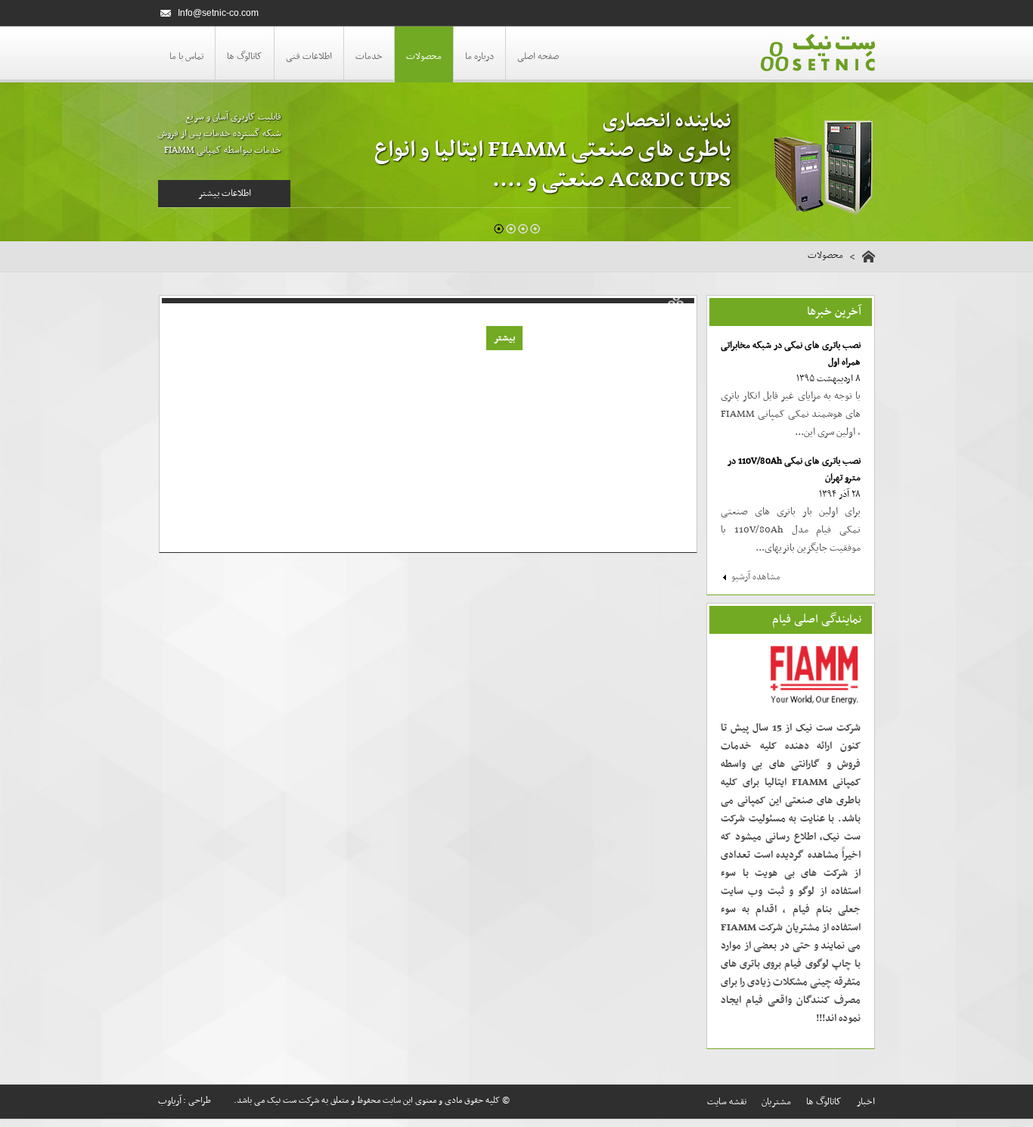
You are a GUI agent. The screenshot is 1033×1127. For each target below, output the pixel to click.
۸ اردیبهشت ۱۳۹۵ (828, 379)
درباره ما (479, 56)
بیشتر (504, 338)
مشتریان (776, 1102)
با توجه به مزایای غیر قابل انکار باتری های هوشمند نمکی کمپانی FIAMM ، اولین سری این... (791, 414)
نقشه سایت (726, 1102)
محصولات (424, 56)
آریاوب (169, 1101)
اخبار (866, 1102)
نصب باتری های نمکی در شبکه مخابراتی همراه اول (791, 354)
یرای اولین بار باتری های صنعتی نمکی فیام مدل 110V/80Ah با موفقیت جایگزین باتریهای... (791, 530)
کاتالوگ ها (244, 56)
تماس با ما (186, 56)
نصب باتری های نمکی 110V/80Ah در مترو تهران (794, 469)
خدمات (369, 56)
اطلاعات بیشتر (224, 193)
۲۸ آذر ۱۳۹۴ (840, 494)
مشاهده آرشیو (755, 577)
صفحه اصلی (538, 56)
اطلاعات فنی (309, 56)
